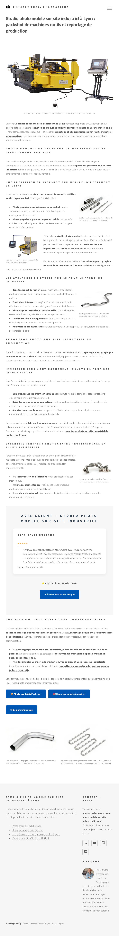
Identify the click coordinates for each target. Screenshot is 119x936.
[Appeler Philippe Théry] (85, 843)
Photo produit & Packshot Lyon (26, 825)
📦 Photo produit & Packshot (25, 693)
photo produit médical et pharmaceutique (38, 682)
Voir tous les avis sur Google (60, 594)
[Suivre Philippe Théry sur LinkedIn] (85, 852)
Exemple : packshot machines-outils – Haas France (36, 834)
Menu (109, 8)
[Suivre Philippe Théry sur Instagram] (103, 843)
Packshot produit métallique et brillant (30, 838)
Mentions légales (58, 923)
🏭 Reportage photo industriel (69, 693)
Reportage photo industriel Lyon (27, 829)
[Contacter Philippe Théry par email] (94, 843)
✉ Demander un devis (21, 709)
